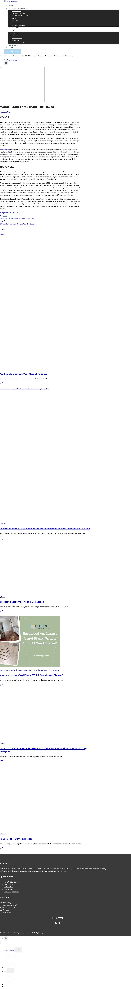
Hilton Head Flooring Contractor (40, 670)
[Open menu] (6, 63)
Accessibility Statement (11, 892)
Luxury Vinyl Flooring (20, 15)
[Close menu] (0, 942)
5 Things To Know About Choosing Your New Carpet (17, 223)
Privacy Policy (8, 884)
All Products (16, 11)
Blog (11, 47)
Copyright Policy (9, 889)
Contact (12, 45)
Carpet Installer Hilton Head (9, 213)
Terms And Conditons (11, 882)
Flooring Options (10, 670)
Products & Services (9, 950)
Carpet (14, 18)
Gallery (14, 35)
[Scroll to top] (2, 939)
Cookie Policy (8, 887)
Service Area (14, 28)
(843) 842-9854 (12, 51)
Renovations (56, 670)
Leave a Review (17, 38)
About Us (15, 33)
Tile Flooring (16, 20)
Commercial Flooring (19, 23)
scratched (50, 132)
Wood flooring (5, 149)
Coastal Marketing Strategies (36, 933)
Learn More (77, 56)
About (5, 971)
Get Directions (4, 910)
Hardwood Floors (5, 112)
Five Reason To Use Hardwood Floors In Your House (17, 217)
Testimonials (16, 40)
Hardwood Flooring (19, 13)
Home (11, 5)
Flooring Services (18, 25)
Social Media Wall (18, 42)
